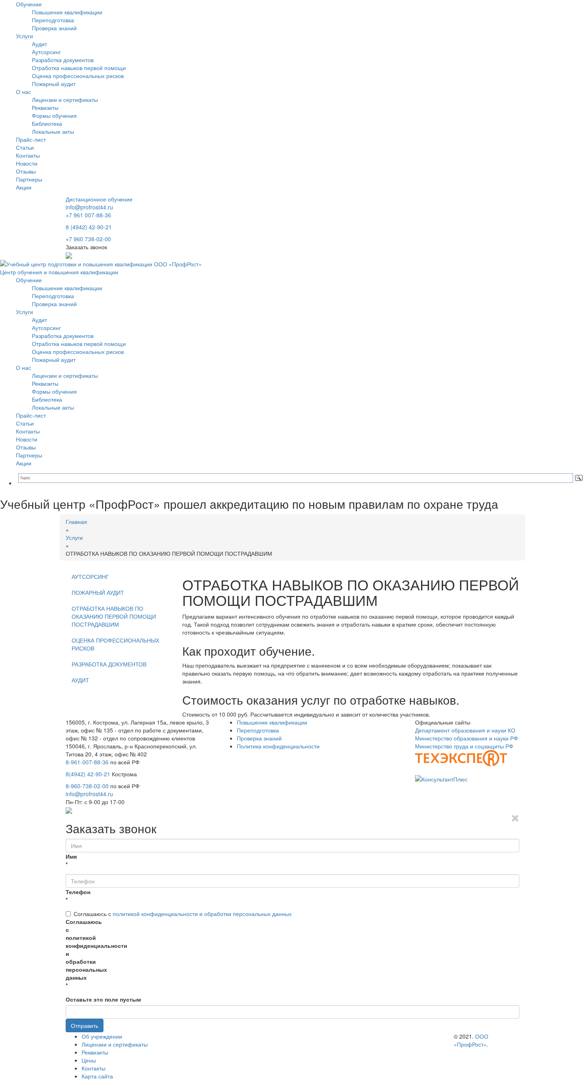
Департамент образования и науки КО (465, 730)
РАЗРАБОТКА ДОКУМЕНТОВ (109, 664)
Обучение (29, 4)
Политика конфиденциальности (278, 746)
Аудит (39, 44)
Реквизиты (45, 107)
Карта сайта (97, 1076)
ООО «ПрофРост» (471, 1040)
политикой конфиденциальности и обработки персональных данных (202, 914)
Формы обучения (54, 115)
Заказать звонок (86, 247)
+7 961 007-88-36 (88, 215)
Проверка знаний (54, 28)
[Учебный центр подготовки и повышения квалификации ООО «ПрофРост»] (101, 263)
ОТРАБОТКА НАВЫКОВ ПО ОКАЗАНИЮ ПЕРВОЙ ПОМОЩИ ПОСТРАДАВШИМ (114, 616)
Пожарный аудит (54, 84)
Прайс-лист (31, 139)
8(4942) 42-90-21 (88, 774)
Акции (23, 187)
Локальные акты (53, 131)
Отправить (84, 1025)
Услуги (24, 36)
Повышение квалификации (67, 12)
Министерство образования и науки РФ (466, 738)
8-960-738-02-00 (87, 786)
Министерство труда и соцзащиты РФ (464, 746)
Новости (26, 163)
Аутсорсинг (46, 52)
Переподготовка (53, 20)
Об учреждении (102, 1036)
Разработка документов (63, 60)
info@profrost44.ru (89, 207)
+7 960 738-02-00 (88, 239)
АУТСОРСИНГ (90, 576)
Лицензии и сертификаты (65, 100)
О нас (23, 92)
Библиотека (47, 123)
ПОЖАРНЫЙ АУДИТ (98, 592)
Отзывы (26, 171)
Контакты (28, 155)
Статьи (25, 147)
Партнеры (29, 179)
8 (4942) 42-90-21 (89, 227)
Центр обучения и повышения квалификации (59, 272)
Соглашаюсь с (183, 914)
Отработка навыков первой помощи (79, 68)
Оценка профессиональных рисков (78, 76)
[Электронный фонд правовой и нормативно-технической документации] (461, 757)
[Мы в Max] (69, 255)
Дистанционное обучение (99, 199)
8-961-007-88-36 (87, 762)
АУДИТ (80, 680)
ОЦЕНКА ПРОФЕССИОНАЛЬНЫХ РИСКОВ (115, 644)
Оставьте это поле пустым (103, 999)
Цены (89, 1060)
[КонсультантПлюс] (441, 778)
